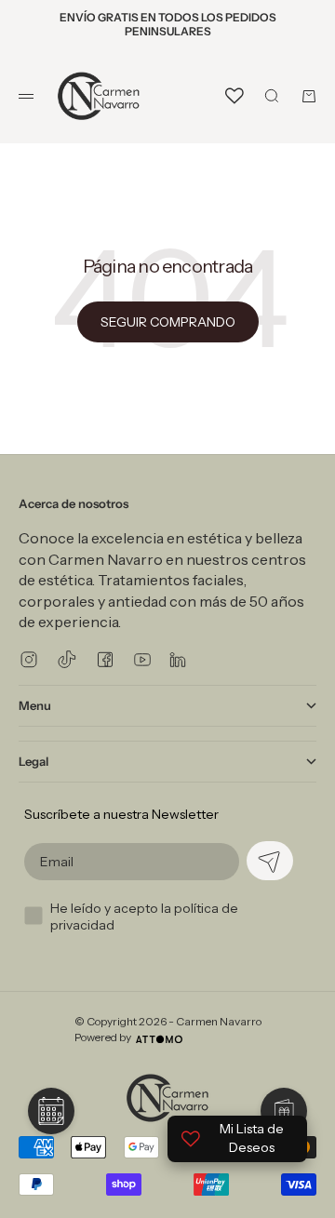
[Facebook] (105, 659)
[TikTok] (67, 659)
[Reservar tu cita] (51, 1111)
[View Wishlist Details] (234, 95)
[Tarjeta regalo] (284, 1111)
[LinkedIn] (177, 659)
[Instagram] (29, 659)
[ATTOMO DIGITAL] (159, 1039)
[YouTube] (142, 659)
